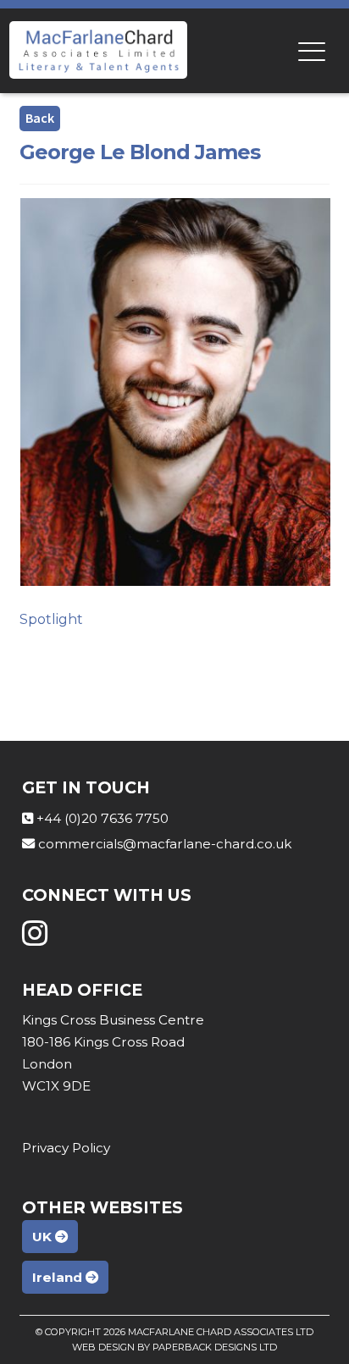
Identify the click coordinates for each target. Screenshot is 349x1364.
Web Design (103, 1347)
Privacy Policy (66, 1148)
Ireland (59, 1277)
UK (43, 1237)
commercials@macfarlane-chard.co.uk (164, 844)
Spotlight (51, 619)
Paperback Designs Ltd (214, 1347)
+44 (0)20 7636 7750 (102, 818)
